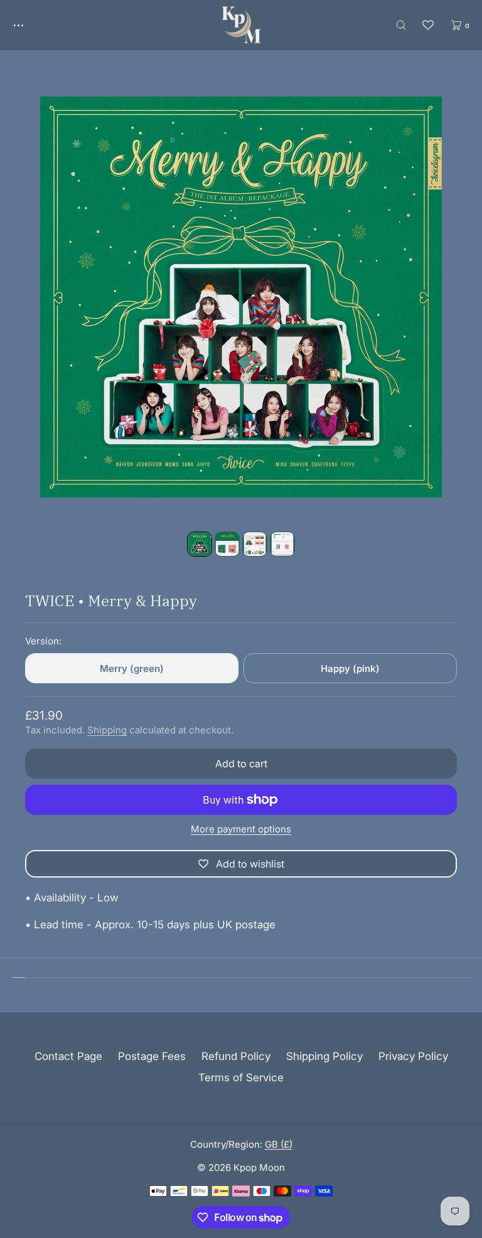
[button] (401, 25)
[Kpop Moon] (241, 25)
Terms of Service (241, 1077)
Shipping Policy (324, 1056)
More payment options (241, 829)
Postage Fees (152, 1056)
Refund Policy (235, 1056)
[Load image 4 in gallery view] (282, 544)
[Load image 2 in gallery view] (227, 544)
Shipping (107, 730)
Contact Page (68, 1056)
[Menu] (28, 25)
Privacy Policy (413, 1056)
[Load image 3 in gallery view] (254, 544)
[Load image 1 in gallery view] (199, 544)
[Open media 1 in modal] (241, 297)
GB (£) (278, 1144)
